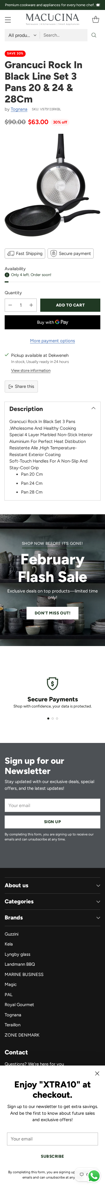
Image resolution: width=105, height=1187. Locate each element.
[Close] (97, 1073)
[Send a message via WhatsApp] (94, 1176)
